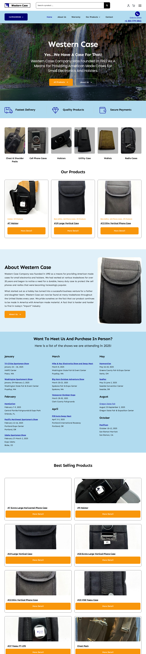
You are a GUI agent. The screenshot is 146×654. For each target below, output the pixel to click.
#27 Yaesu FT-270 (16, 646)
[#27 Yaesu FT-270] (38, 629)
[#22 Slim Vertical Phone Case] (119, 197)
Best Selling (58, 219)
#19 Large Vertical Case (66, 223)
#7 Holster (12, 223)
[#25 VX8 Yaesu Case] (107, 583)
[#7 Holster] (26, 197)
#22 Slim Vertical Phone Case (115, 223)
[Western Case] (17, 4)
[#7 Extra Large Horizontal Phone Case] (38, 491)
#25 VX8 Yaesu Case (87, 600)
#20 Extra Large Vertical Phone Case (96, 553)
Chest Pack (83, 646)
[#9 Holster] (107, 491)
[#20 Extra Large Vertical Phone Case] (107, 537)
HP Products (18, 219)
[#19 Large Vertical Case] (73, 197)
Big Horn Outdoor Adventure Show (68, 379)
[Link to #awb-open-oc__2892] (139, 6)
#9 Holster (82, 507)
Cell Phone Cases (69, 219)
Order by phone (135, 18)
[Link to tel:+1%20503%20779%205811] (137, 13)
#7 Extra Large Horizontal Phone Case (27, 507)
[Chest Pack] (107, 629)
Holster (10, 219)
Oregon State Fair (107, 404)
